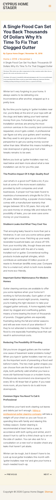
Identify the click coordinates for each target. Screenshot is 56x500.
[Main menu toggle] (50, 6)
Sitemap (49, 491)
